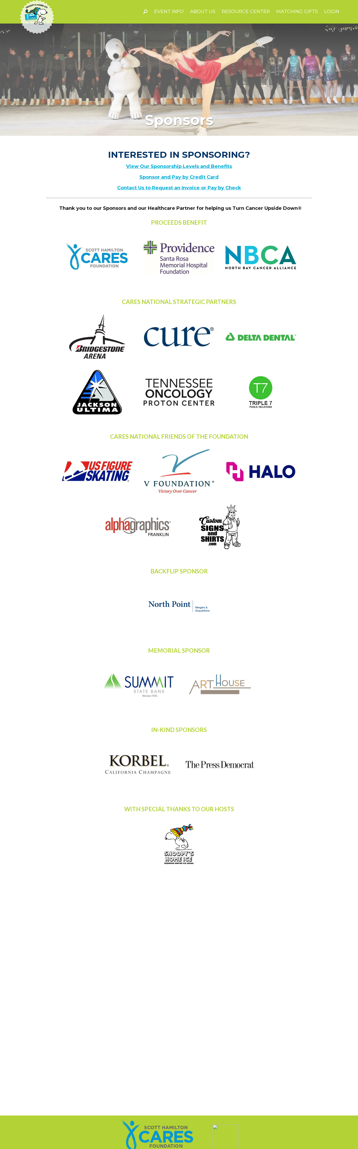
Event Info (169, 11)
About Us (202, 11)
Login (331, 11)
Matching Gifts (297, 11)
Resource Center (246, 11)
